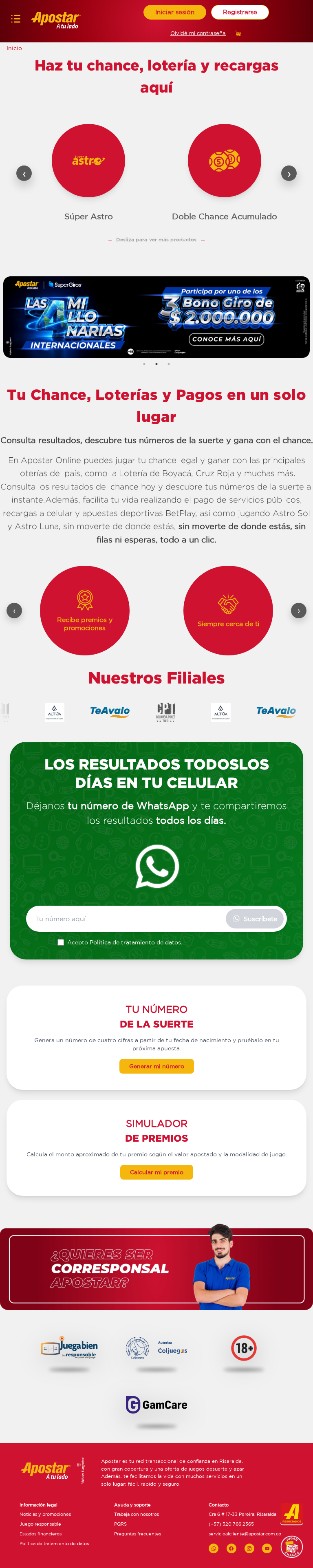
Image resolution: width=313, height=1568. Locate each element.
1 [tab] (144, 364)
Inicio (14, 48)
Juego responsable (40, 1524)
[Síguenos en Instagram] (249, 1548)
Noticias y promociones (45, 1514)
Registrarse (240, 12)
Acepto (124, 942)
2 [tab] (156, 364)
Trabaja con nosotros (136, 1514)
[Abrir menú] (16, 21)
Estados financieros (41, 1533)
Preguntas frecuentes (137, 1533)
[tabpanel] (156, 317)
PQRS (120, 1524)
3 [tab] (169, 364)
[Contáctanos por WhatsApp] (213, 1548)
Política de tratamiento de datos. (136, 942)
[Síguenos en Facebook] (231, 1548)
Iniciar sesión (174, 12)
